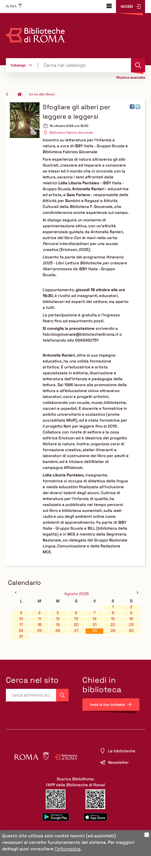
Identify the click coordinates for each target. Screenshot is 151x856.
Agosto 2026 (76, 593)
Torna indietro (10, 94)
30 (131, 630)
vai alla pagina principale (21, 94)
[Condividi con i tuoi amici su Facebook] (132, 106)
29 (112, 630)
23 (131, 624)
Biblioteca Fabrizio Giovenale (71, 132)
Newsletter (118, 762)
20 (76, 624)
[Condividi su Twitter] (137, 106)
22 (112, 624)
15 (113, 618)
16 (131, 618)
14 (94, 618)
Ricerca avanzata (130, 77)
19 (58, 624)
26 (57, 630)
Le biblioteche (121, 751)
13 (76, 618)
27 (76, 630)
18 (39, 624)
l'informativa (67, 848)
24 (21, 630)
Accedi (127, 6)
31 (21, 636)
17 (21, 624)
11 (39, 618)
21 (95, 624)
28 (94, 630)
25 (39, 630)
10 (21, 618)
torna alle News (42, 94)
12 (58, 618)
